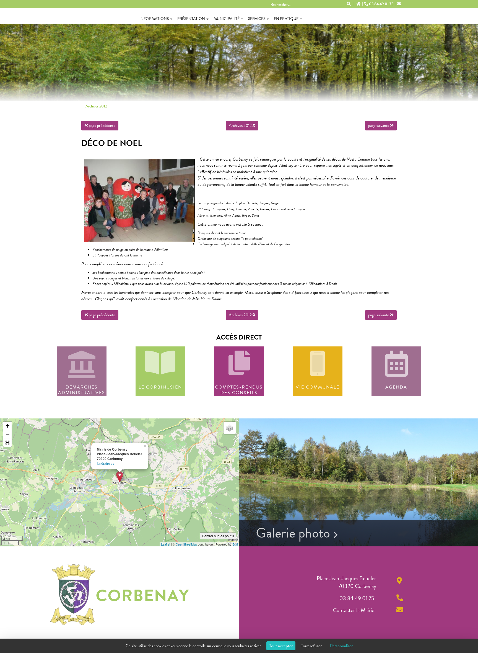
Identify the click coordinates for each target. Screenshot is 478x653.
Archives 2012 (96, 106)
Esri (235, 544)
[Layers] (230, 428)
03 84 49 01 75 (381, 4)
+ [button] (7, 425)
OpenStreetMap (186, 544)
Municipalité (227, 19)
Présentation (191, 19)
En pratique (286, 19)
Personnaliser (341, 645)
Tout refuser (311, 645)
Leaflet (165, 544)
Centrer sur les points (218, 535)
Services (256, 19)
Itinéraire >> (106, 463)
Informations (154, 19)
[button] (7, 442)
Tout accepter (281, 645)
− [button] (7, 434)
